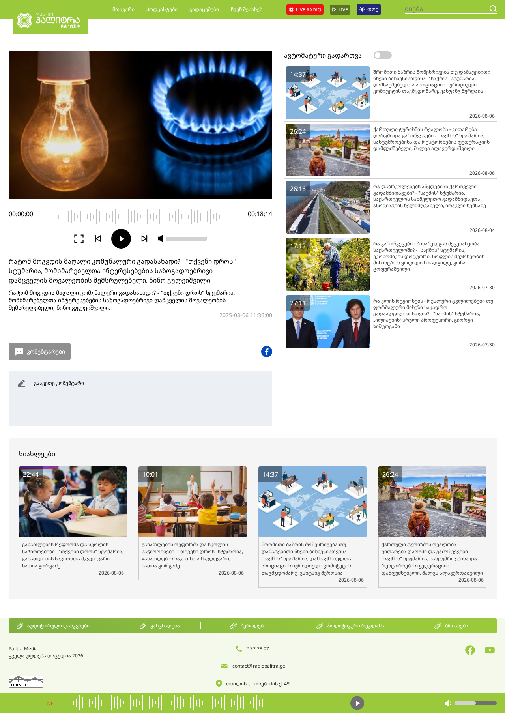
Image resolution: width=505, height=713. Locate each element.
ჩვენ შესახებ (246, 9)
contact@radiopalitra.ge (258, 665)
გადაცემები (204, 9)
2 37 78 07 (257, 648)
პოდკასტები (162, 9)
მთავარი (123, 9)
